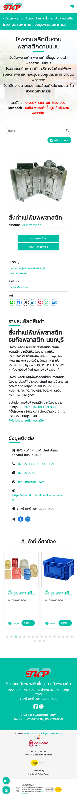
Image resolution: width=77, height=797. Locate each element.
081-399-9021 (45, 464)
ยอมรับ (58, 789)
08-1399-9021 (47, 407)
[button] (7, 636)
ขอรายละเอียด (38, 238)
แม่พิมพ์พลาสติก (19, 287)
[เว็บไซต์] (28, 519)
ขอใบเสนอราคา (38, 247)
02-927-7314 (26, 464)
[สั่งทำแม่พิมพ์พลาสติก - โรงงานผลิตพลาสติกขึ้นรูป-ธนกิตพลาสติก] (38, 180)
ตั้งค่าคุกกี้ (49, 789)
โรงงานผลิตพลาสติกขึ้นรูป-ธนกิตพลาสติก (42, 733)
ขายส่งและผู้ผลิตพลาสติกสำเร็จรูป (28, 268)
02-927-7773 (26, 473)
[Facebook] (21, 519)
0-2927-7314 (28, 407)
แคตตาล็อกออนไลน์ (29, 18)
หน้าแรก (8, 18)
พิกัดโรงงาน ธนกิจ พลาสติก (26, 420)
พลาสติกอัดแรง (19, 273)
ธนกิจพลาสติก (32, 225)
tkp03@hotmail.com (31, 482)
